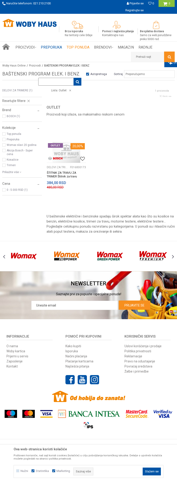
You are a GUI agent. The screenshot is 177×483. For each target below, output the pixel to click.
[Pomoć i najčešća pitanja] (118, 25)
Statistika (42, 471)
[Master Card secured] (137, 414)
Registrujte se (134, 10)
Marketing (63, 471)
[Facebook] (70, 379)
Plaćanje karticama (79, 361)
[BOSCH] (55, 158)
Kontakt (12, 366)
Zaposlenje (14, 361)
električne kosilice (71, 221)
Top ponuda (14, 134)
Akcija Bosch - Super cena (20, 152)
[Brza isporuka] (78, 25)
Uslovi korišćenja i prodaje (143, 346)
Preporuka (13, 139)
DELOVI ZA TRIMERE (17, 90)
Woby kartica (15, 351)
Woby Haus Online (14, 65)
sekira (117, 231)
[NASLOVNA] (6, 47)
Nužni (24, 471)
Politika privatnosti (137, 351)
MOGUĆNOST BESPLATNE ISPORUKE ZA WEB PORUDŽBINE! (88, 17)
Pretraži (71, 82)
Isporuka (71, 351)
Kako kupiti (73, 346)
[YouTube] (82, 379)
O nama (12, 346)
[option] (88, 17)
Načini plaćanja (76, 356)
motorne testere (123, 221)
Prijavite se (134, 305)
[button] (153, 57)
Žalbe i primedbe (136, 371)
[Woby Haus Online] (29, 23)
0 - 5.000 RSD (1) (17, 189)
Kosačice (12, 159)
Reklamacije (133, 356)
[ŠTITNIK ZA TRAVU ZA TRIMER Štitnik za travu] (66, 152)
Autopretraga (98, 74)
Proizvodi (35, 65)
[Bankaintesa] (89, 414)
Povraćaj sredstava (138, 366)
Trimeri (11, 165)
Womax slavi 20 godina (21, 145)
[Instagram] (94, 379)
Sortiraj (118, 74)
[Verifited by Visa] (163, 414)
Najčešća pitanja (77, 366)
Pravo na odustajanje (139, 361)
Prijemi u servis (17, 356)
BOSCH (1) (13, 116)
